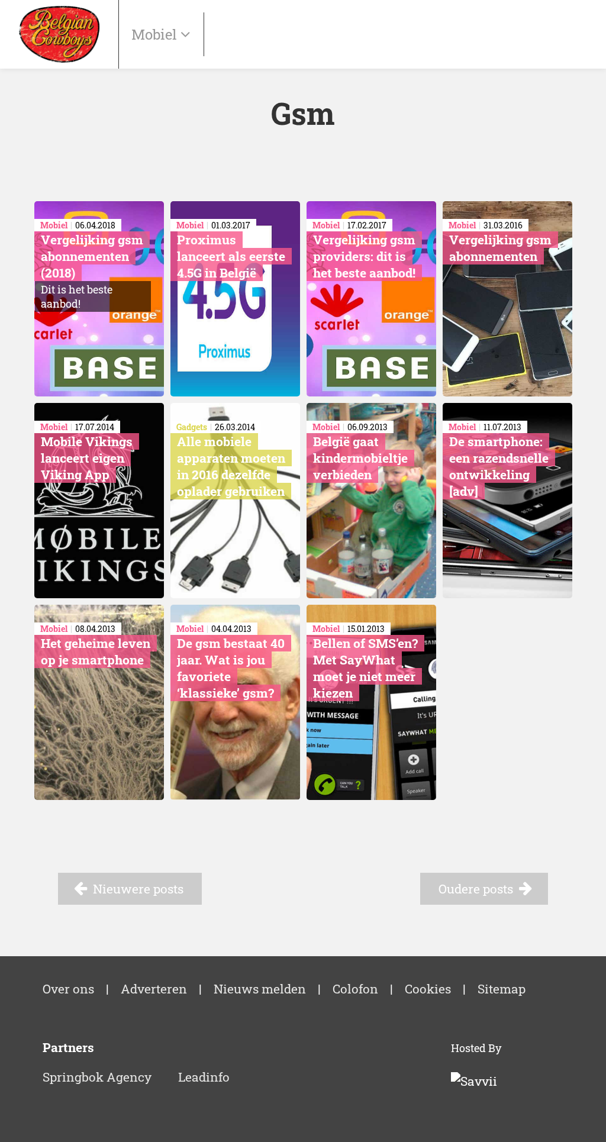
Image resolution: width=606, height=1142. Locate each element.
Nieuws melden (260, 988)
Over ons (68, 988)
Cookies (428, 988)
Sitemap (502, 988)
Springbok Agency (97, 1077)
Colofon (355, 988)
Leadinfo (204, 1077)
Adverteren (154, 988)
